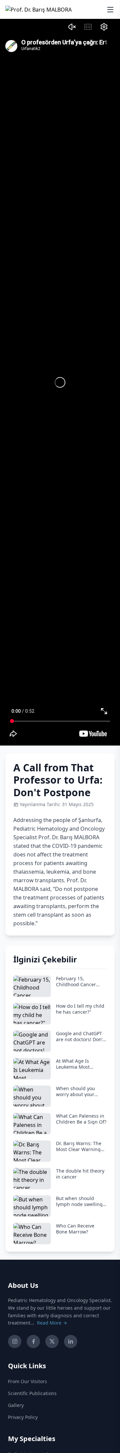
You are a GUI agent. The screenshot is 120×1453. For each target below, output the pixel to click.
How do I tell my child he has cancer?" (80, 1009)
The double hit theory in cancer (80, 1174)
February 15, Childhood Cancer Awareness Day (76, 981)
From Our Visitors (27, 1381)
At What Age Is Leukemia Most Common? (73, 1064)
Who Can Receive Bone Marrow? (75, 1229)
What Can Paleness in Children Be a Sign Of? (81, 1119)
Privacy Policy (23, 1417)
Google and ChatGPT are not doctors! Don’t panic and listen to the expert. (81, 1036)
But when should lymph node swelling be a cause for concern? (79, 1201)
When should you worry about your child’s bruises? (75, 1091)
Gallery (16, 1405)
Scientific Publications (32, 1393)
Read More (50, 1323)
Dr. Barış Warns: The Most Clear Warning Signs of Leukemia (78, 1146)
